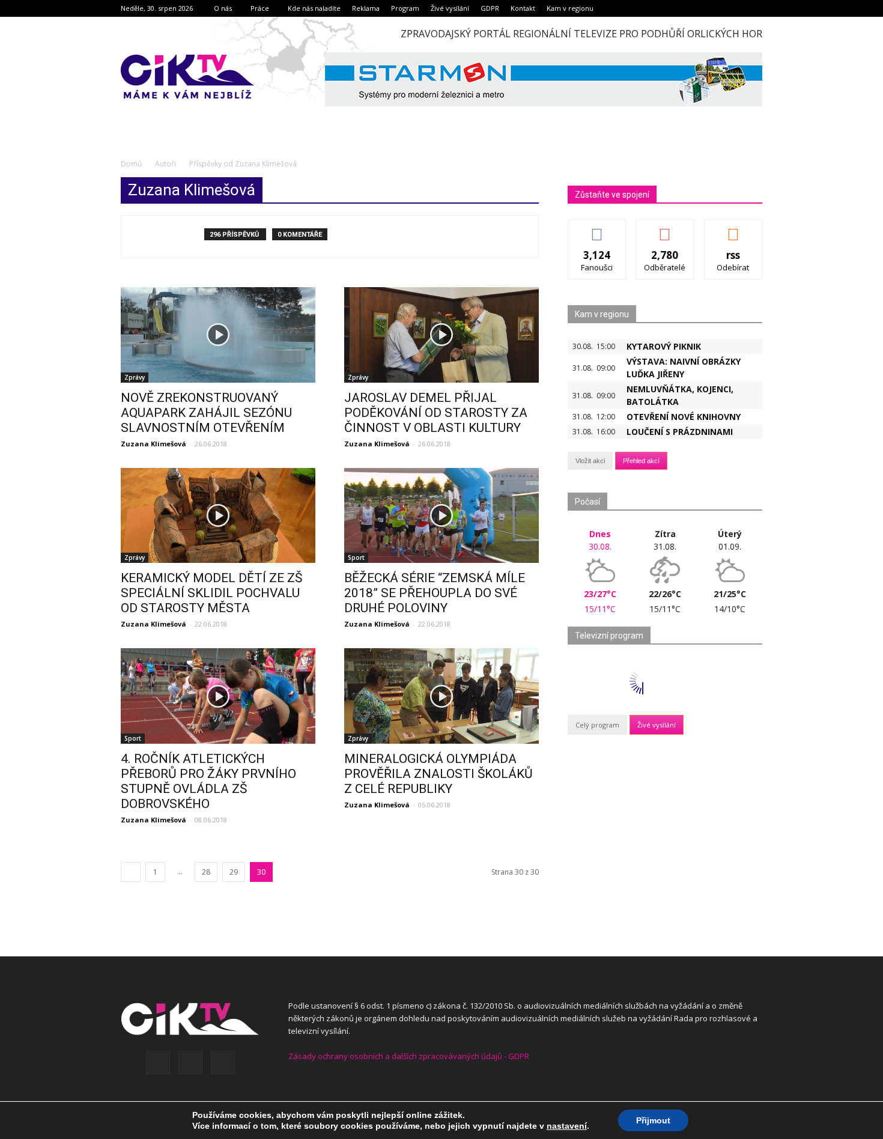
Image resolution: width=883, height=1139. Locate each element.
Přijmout (653, 1120)
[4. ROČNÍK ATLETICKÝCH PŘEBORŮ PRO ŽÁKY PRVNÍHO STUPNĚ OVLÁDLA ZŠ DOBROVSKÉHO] (218, 696)
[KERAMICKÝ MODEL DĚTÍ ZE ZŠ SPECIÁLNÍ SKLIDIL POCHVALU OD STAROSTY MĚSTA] (218, 515)
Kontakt (523, 8)
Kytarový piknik (664, 346)
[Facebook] (158, 1063)
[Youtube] (223, 1063)
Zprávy (134, 377)
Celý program (597, 724)
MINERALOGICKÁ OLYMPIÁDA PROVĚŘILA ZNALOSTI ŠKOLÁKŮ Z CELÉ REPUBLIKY (438, 774)
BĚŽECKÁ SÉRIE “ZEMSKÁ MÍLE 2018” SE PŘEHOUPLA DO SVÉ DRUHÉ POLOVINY (434, 593)
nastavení (567, 1126)
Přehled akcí (641, 460)
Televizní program (609, 635)
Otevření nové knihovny (684, 416)
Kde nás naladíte (314, 8)
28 (206, 872)
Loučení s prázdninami (680, 431)
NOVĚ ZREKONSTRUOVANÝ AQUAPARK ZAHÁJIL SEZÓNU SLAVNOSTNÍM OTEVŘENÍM (206, 412)
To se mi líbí (597, 228)
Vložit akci (590, 460)
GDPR (490, 8)
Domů (131, 164)
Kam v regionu (570, 8)
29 (233, 872)
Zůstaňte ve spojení (612, 194)
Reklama (366, 8)
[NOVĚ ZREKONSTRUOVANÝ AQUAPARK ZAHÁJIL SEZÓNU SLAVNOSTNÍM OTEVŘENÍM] (218, 335)
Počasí (587, 501)
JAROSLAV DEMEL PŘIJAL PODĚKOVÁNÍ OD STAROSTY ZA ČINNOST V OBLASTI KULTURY (435, 412)
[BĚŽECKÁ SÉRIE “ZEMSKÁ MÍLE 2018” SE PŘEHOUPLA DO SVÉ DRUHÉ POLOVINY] (441, 515)
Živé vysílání (450, 8)
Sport (356, 557)
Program (405, 8)
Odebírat (665, 228)
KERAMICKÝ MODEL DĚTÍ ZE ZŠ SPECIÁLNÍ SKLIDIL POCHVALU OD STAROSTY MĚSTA (211, 593)
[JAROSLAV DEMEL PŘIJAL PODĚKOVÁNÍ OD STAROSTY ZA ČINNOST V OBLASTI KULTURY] (441, 335)
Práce (259, 8)
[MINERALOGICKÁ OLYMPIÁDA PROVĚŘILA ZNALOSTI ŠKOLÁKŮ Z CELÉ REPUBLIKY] (441, 696)
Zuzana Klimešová (153, 443)
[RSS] (190, 1063)
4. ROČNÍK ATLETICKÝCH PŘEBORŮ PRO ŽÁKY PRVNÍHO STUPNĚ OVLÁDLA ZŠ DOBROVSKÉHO (208, 781)
